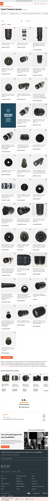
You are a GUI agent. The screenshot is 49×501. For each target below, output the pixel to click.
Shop (2, 476)
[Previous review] (1, 421)
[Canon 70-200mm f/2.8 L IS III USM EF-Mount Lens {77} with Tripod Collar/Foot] (8, 190)
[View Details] (5, 380)
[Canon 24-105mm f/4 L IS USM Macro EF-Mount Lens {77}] (39, 141)
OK (37, 498)
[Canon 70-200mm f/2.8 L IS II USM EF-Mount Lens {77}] (24, 39)
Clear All (9, 24)
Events (33, 478)
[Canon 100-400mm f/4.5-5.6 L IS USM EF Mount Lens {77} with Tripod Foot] (8, 343)
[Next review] (46, 421)
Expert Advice (4, 478)
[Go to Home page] (1, 3)
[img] (24, 402)
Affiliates (3, 486)
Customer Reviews (20, 483)
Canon (5, 366)
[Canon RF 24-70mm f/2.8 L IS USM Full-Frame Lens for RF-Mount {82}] (8, 64)
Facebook (2, 471)
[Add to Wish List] (14, 28)
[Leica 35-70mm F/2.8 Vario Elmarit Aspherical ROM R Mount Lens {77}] (39, 291)
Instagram (7, 471)
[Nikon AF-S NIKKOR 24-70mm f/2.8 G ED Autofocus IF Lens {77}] (24, 317)
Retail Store (18, 478)
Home (2, 6)
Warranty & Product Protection (38, 486)
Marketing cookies (30, 499)
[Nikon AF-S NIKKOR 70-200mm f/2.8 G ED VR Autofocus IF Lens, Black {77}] (24, 165)
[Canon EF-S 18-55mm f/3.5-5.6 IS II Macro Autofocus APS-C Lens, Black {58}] (24, 239)
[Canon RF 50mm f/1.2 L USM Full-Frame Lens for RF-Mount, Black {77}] (24, 264)
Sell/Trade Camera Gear (21, 476)
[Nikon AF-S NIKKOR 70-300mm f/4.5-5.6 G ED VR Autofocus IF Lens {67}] (24, 190)
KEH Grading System (5, 483)
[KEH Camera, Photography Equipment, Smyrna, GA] (28, 493)
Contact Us (34, 489)
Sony (8, 366)
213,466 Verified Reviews (24, 404)
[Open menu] (46, 4)
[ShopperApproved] (36, 493)
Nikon (2, 366)
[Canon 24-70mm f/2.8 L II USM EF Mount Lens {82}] (8, 39)
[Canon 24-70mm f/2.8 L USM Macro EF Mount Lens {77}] (39, 190)
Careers (18, 489)
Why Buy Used (34, 483)
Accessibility (3, 495)
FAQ (2, 481)
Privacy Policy (10, 495)
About (2, 489)
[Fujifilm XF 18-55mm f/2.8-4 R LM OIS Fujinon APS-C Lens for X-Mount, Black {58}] (39, 317)
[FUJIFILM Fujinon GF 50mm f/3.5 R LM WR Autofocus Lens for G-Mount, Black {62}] (24, 141)
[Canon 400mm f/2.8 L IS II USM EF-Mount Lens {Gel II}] (8, 165)
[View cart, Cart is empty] (44, 4)
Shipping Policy (19, 481)
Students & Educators (20, 486)
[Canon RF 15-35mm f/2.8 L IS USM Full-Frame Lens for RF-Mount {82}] (39, 215)
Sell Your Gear (5, 446)
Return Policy (34, 481)
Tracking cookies (20, 499)
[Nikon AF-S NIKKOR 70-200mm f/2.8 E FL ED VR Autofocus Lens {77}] (24, 90)
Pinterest (14, 471)
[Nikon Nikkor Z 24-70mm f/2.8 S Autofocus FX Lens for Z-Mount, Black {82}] (8, 90)
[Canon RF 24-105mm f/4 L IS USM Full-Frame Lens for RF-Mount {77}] (39, 115)
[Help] (38, 4)
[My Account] (41, 4)
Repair (33, 476)
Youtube (18, 471)
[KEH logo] (5, 466)
